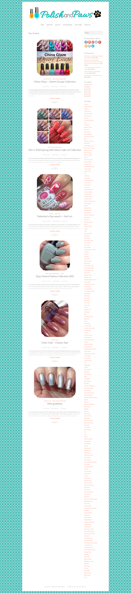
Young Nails (87, 570)
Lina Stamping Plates (89, 339)
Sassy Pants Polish (88, 492)
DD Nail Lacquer (88, 210)
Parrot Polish (87, 443)
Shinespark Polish (88, 501)
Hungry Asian (87, 286)
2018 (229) (88, 89)
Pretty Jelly (87, 464)
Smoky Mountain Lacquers (90, 508)
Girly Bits (86, 254)
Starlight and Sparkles (89, 522)
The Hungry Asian (88, 538)
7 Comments (64, 154)
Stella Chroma (87, 526)
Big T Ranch (87, 143)
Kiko (85, 314)
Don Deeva (86, 219)
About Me (87, 24)
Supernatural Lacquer (89, 531)
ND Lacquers (87, 413)
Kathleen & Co (87, 309)
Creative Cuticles (88, 196)
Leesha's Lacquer (88, 335)
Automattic (82, 586)
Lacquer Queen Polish (89, 328)
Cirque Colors (87, 185)
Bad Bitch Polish (88, 127)
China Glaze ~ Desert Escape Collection (55, 81)
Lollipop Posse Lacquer (89, 353)
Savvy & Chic (87, 494)
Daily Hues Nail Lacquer (89, 201)
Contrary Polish (88, 194)
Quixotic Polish (87, 480)
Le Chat (86, 332)
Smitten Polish (87, 506)
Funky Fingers (87, 247)
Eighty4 (86, 224)
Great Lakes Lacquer (89, 270)
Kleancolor (86, 319)
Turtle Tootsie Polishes (89, 549)
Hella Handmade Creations (90, 279)
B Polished (86, 125)
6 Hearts (86, 104)
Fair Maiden (87, 235)
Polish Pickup (87, 452)
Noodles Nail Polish (88, 422)
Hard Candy (87, 272)
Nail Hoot (86, 402)
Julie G (85, 307)
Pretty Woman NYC (88, 466)
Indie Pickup (87, 295)
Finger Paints (87, 238)
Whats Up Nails (87, 559)
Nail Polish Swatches (59, 79)
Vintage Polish (87, 552)
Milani (85, 376)
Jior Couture (87, 302)
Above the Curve (88, 106)
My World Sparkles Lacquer (90, 397)
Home (42, 24)
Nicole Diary (87, 418)
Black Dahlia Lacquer (89, 145)
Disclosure (78, 24)
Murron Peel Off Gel (89, 392)
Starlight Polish (87, 524)
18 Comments (63, 86)
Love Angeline (87, 355)
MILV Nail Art (87, 379)
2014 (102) (88, 96)
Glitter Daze (87, 263)
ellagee (86, 228)
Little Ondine (87, 351)
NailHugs (86, 409)
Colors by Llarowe (88, 192)
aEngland (86, 108)
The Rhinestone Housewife (90, 542)
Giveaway (86, 256)
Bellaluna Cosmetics (89, 141)
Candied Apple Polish (89, 166)
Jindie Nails (86, 300)
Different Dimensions (89, 215)
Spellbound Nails (88, 512)
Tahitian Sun (87, 536)
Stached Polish (87, 517)
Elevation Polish (88, 226)
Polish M (86, 446)
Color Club (54, 340)
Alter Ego (86, 118)
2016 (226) (88, 93)
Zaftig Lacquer (87, 572)
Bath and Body (67, 24)
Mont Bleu (86, 383)
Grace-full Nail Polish (89, 268)
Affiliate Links (87, 111)
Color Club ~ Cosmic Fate (54, 342)
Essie (85, 231)
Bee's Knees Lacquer (89, 136)
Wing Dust (86, 563)
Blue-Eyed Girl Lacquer (89, 148)
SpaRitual (86, 510)
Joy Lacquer (87, 305)
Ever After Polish (88, 233)
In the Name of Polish (89, 291)
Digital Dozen (87, 217)
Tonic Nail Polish (88, 545)
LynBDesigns (87, 365)
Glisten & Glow (87, 261)
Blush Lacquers (87, 152)
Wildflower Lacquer (88, 561)
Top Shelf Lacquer (88, 547)
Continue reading (57, 98)
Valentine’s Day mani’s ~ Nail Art (54, 216)
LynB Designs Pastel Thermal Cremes (93, 75)
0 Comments (64, 221)
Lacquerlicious (87, 330)
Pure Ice (86, 476)
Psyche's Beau (87, 473)
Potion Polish (87, 457)
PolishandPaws (54, 86)
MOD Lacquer (87, 381)
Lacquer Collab (87, 325)
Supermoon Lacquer (89, 529)
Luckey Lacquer (88, 360)
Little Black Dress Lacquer (90, 349)
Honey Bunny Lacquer (89, 284)
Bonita (85, 157)
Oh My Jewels (87, 429)
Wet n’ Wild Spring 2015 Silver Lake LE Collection (55, 149)
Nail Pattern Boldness (89, 404)
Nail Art (57, 24)
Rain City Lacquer (88, 482)
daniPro (86, 205)
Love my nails (87, 358)
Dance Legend (87, 203)
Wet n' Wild (87, 556)
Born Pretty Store (88, 159)
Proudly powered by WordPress (55, 586)
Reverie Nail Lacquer (89, 485)
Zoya (62, 273)
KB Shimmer (87, 312)
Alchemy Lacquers (88, 113)
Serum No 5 (87, 496)
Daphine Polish (87, 208)
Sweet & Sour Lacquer (89, 533)
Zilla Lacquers (87, 575)
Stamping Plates (88, 519)
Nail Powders (87, 406)
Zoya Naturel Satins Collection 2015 (55, 276)
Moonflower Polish (88, 388)
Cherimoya (86, 175)
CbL (85, 173)
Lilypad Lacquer (87, 337)
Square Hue (87, 515)
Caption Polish (87, 171)
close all (90, 84)
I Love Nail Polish (88, 289)
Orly (85, 434)
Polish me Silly (87, 448)
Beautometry (87, 131)
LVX (85, 362)
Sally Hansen (87, 487)
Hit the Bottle (87, 282)
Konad (51, 213)
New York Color (88, 415)
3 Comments (63, 408)
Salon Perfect (87, 489)
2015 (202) (88, 94)
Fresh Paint (87, 245)
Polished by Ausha (88, 455)
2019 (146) (88, 88)
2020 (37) (88, 86)
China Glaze (47, 79)
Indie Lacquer (87, 293)
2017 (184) (88, 91)
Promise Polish (87, 471)
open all (86, 84)
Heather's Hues (88, 275)
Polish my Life (87, 450)
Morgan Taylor (87, 390)
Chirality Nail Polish (88, 180)
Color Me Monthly (88, 189)
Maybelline (86, 372)
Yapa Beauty (87, 566)
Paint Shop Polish (88, 439)
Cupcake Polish (87, 198)
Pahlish (86, 436)
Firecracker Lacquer (88, 240)
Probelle (86, 469)
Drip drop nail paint (88, 222)
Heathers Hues (87, 277)
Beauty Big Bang (88, 134)
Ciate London (87, 182)
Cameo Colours (87, 164)
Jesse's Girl (86, 298)
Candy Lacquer (87, 168)
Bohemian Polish (88, 155)
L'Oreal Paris (87, 323)
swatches (50, 24)
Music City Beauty (88, 395)
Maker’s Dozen (87, 369)
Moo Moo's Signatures (89, 385)
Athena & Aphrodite (89, 120)
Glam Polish (87, 259)
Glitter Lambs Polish (89, 265)
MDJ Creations (87, 374)
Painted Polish (87, 441)
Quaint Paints (87, 478)
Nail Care (86, 399)
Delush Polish (87, 212)
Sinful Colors (87, 503)
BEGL (85, 138)
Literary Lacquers (88, 346)
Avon (85, 122)
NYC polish (86, 425)
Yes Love (86, 568)
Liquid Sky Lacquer (88, 344)
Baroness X (87, 129)
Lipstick (86, 342)
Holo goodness (54, 403)
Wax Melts (86, 554)
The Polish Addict (88, 540)
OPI (85, 432)
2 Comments (64, 347)
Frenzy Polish (87, 242)
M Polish (86, 367)
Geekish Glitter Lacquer (90, 249)
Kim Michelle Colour (89, 316)
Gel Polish (86, 252)
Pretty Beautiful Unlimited (90, 462)
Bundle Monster (88, 161)
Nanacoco (86, 411)
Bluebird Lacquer (88, 150)
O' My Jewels (87, 427)
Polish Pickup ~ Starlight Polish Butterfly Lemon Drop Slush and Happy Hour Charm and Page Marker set (93, 61)
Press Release (87, 459)
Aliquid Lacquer (87, 115)
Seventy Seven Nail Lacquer (90, 499)
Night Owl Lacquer (88, 420)
